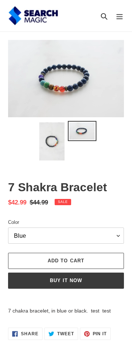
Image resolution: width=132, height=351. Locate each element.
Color (13, 222)
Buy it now (66, 280)
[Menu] (119, 16)
